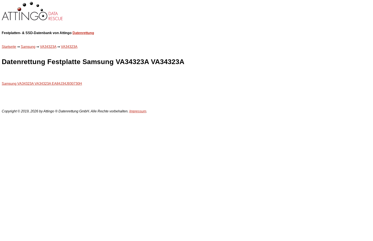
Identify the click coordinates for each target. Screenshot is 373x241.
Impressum (137, 111)
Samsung (28, 47)
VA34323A (48, 47)
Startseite (9, 47)
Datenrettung (83, 33)
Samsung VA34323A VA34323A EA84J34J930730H (42, 83)
